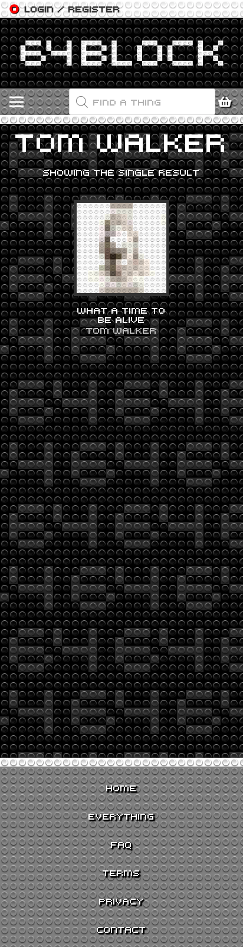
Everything (121, 816)
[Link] (121, 53)
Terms (121, 873)
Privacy (121, 901)
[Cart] (228, 102)
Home (121, 788)
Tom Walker (121, 330)
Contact (121, 929)
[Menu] (16, 102)
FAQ (121, 844)
